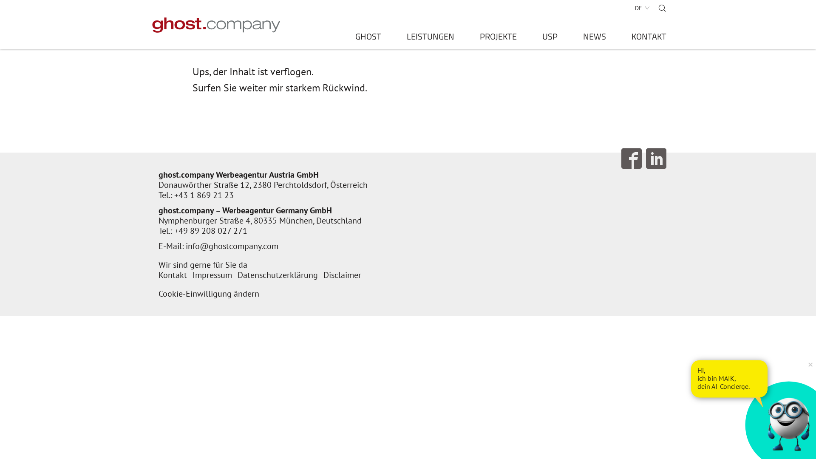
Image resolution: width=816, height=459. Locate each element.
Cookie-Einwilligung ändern (209, 293)
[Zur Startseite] (216, 25)
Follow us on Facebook (631, 158)
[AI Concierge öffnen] (729, 378)
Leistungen (430, 38)
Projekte (498, 38)
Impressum (212, 274)
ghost (368, 38)
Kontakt (649, 38)
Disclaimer (342, 274)
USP (550, 38)
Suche (662, 8)
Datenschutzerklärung (278, 274)
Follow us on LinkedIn (656, 158)
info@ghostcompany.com (232, 246)
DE (638, 8)
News (594, 38)
